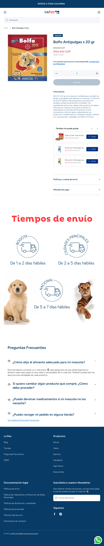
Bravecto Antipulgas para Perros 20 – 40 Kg (75, 148)
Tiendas (7, 448)
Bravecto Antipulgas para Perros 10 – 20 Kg (75, 160)
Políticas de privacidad (14, 509)
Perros (56, 442)
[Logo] (52, 12)
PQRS (6, 460)
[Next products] (97, 128)
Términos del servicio (13, 515)
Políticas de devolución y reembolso (20, 503)
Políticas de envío (12, 489)
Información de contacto (15, 521)
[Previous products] (92, 128)
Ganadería (57, 460)
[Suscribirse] (97, 498)
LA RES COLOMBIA (16, 533)
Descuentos (58, 472)
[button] (99, 12)
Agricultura (58, 466)
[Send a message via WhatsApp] (98, 540)
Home (6, 28)
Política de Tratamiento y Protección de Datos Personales (24, 496)
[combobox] (52, 20)
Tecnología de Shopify (30, 533)
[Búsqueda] (6, 20)
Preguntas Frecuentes (14, 454)
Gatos (56, 448)
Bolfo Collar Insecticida (74, 135)
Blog (6, 442)
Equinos (56, 454)
